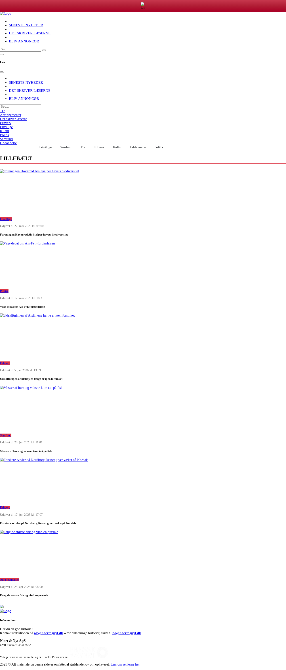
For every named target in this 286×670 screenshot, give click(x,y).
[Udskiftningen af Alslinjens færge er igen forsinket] (143, 335)
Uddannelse (8, 143)
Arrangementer (10, 115)
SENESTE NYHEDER (26, 25)
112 (2, 111)
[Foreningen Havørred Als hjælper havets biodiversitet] (143, 191)
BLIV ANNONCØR (24, 41)
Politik (4, 135)
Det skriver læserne (13, 119)
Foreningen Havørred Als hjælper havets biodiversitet (34, 234)
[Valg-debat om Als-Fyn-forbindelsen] (143, 263)
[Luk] (2, 72)
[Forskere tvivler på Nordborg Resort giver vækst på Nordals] (143, 480)
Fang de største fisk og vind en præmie (24, 595)
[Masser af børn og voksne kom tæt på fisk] (143, 408)
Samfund (6, 139)
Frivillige (6, 127)
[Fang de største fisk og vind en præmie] (143, 552)
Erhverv (5, 123)
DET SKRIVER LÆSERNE (29, 33)
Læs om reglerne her (125, 664)
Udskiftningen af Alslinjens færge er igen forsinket (31, 378)
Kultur (4, 131)
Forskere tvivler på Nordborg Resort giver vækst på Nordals (38, 523)
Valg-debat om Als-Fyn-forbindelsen (22, 306)
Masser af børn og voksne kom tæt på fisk (26, 451)
